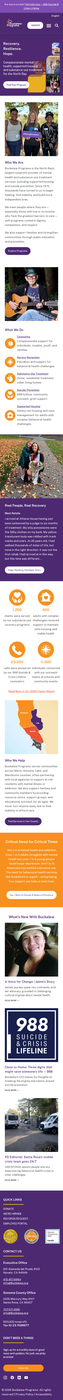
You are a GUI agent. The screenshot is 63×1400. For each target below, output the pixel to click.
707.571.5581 (11, 1309)
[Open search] (57, 26)
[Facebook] (12, 1378)
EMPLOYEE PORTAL (15, 1223)
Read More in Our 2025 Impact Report (31, 691)
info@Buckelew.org (15, 1283)
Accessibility (43, 1394)
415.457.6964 (12, 1279)
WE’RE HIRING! (12, 1213)
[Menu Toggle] (48, 25)
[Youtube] (26, 1378)
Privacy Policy (24, 1394)
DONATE (8, 1208)
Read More (12, 1000)
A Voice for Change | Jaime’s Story (30, 981)
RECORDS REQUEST (15, 1218)
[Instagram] (5, 1378)
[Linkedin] (19, 1378)
